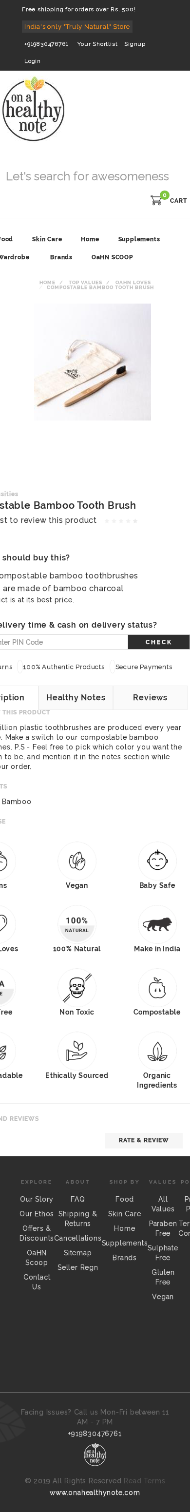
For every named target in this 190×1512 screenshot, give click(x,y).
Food (124, 1199)
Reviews (150, 697)
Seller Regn (77, 1267)
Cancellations (77, 1238)
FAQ (78, 1199)
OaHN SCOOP (112, 257)
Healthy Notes (75, 697)
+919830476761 (46, 43)
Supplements (125, 1243)
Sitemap (78, 1253)
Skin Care (124, 1214)
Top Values (85, 282)
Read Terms (144, 1481)
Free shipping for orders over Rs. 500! (78, 9)
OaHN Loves (133, 282)
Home (47, 282)
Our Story (37, 1199)
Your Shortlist (97, 43)
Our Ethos (36, 1214)
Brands (61, 257)
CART (178, 200)
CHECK (159, 642)
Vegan (163, 1297)
